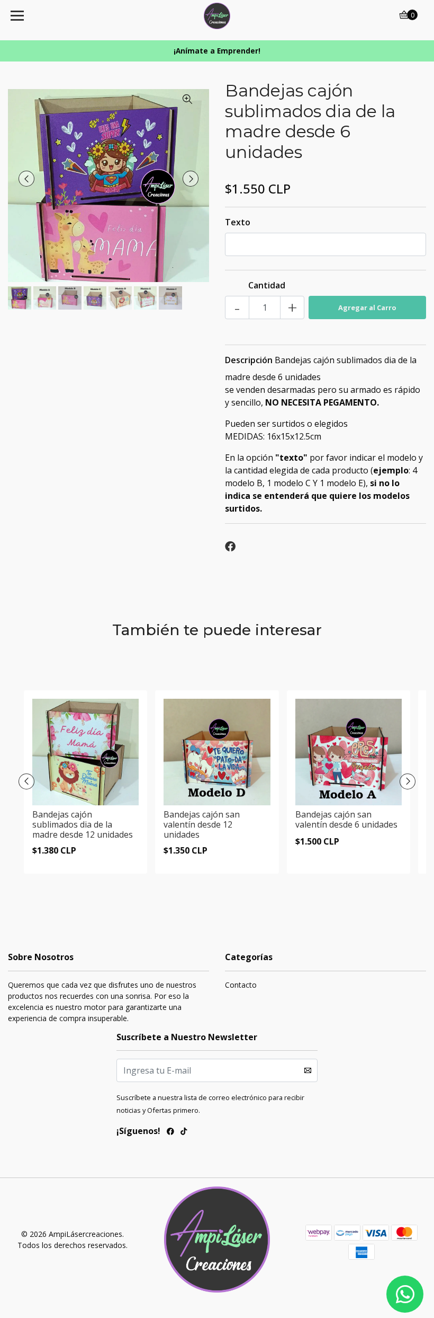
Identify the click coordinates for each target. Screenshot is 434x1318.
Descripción (249, 360)
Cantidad (266, 285)
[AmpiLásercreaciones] (217, 16)
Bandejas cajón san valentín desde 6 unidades (346, 819)
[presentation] (26, 179)
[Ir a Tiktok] (183, 1132)
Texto (237, 222)
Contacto (241, 985)
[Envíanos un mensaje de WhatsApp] (404, 1294)
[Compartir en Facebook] (230, 546)
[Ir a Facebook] (170, 1132)
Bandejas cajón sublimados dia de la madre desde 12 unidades (82, 824)
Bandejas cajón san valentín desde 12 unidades (202, 824)
